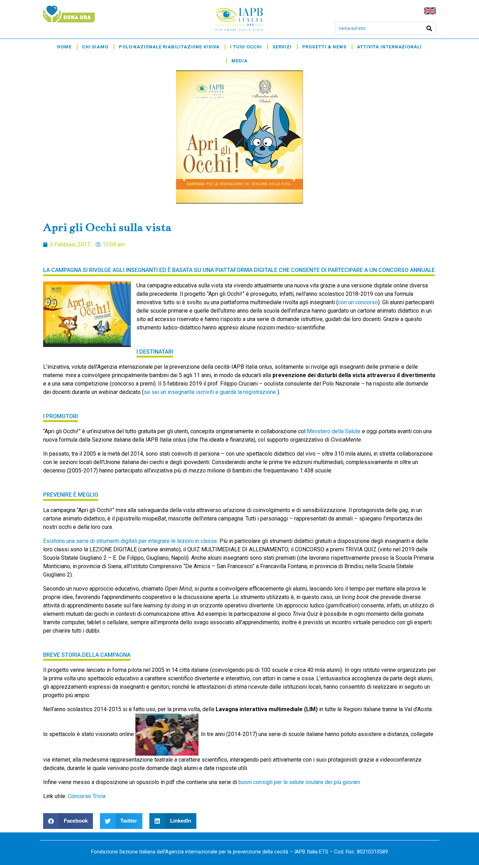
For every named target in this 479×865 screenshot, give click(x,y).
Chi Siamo (95, 46)
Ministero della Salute (333, 431)
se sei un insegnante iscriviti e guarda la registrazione (210, 392)
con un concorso (358, 302)
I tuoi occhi (246, 46)
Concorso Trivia (87, 796)
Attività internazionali (389, 46)
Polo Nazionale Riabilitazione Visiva (169, 46)
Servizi (281, 46)
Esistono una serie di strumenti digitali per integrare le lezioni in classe (130, 541)
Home (64, 46)
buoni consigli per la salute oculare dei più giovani (299, 782)
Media (239, 60)
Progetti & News (324, 46)
